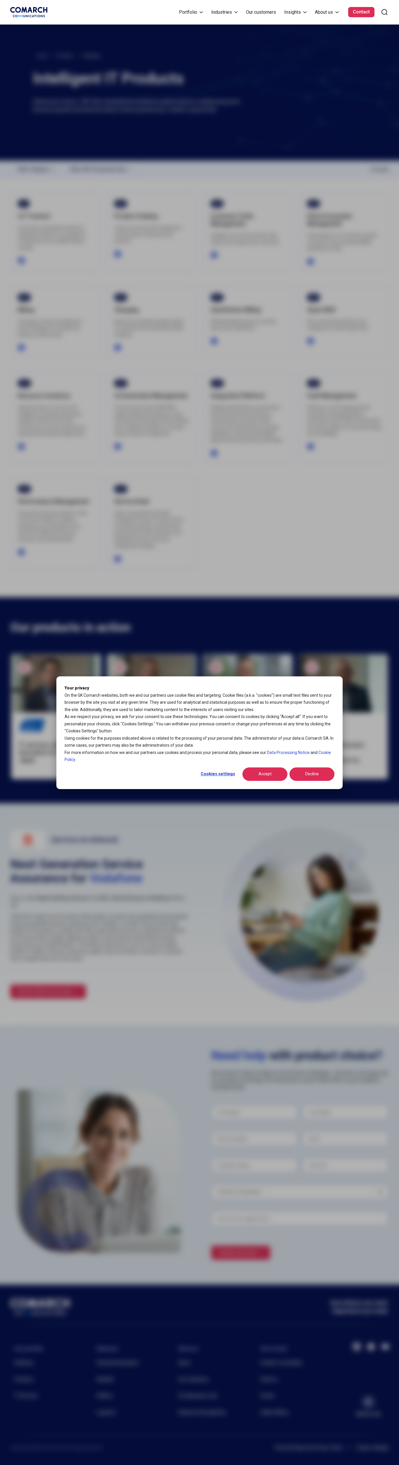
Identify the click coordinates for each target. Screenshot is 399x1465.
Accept (265, 773)
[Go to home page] (28, 12)
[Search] (384, 12)
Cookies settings (218, 773)
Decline (312, 773)
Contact (361, 12)
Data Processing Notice (288, 752)
